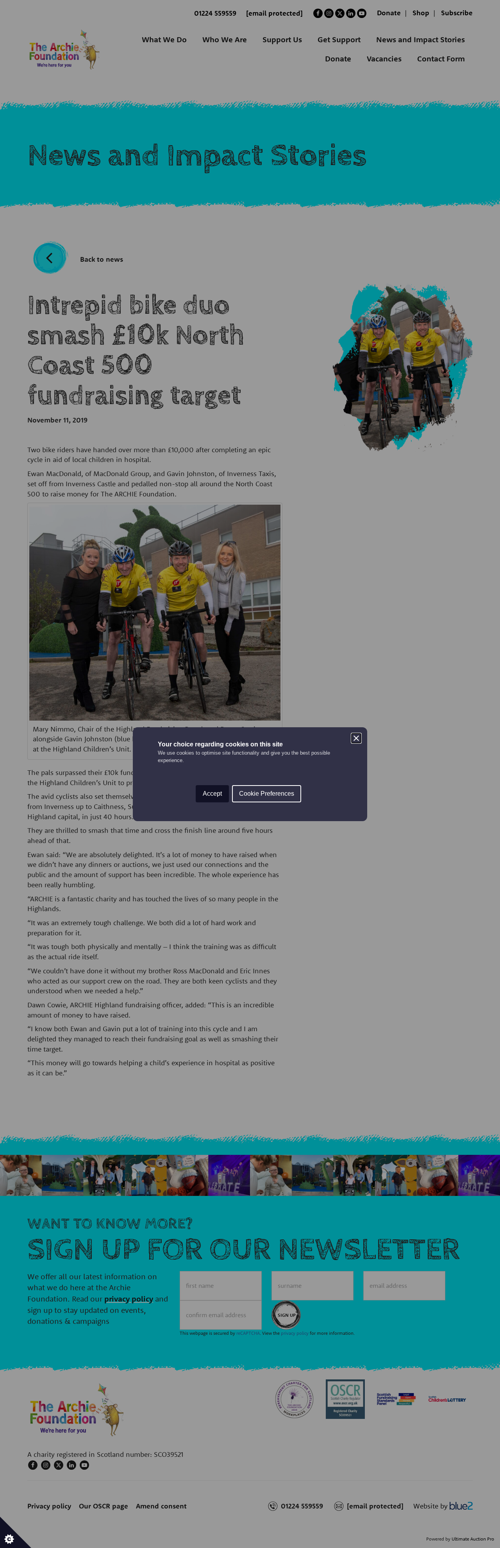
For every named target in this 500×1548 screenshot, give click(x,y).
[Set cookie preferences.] (15, 1532)
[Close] (356, 738)
